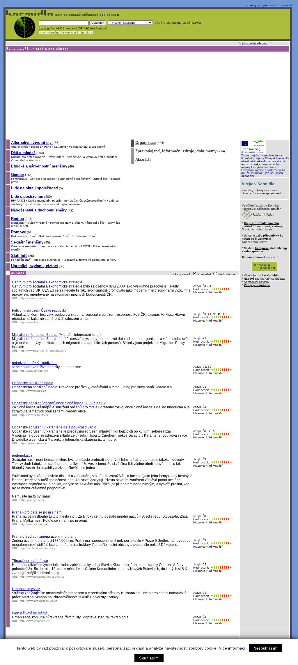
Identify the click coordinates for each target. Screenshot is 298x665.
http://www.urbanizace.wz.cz (38, 600)
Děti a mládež (23, 153)
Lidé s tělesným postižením (88, 200)
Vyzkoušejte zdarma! (253, 43)
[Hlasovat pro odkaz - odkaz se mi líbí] (215, 289)
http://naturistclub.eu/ (33, 370)
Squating (60, 146)
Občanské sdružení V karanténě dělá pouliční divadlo (54, 427)
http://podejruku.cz (32, 500)
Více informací (232, 648)
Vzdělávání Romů (84, 236)
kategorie (262, 248)
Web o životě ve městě (29, 613)
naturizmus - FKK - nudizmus (34, 363)
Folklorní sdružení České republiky (39, 310)
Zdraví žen (100, 178)
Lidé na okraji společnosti (34, 188)
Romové (18, 232)
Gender (17, 174)
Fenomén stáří (21, 259)
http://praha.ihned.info (34, 524)
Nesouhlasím (265, 648)
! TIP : (42, 28)
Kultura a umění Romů (54, 236)
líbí (210, 292)
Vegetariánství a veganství (87, 146)
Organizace (145, 142)
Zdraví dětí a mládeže (25, 160)
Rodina (17, 218)
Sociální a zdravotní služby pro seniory (90, 259)
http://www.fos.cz (30, 322)
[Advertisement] (147, 95)
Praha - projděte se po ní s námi (37, 512)
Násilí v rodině (37, 222)
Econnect (284, 5)
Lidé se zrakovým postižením (62, 204)
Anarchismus (19, 146)
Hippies (36, 146)
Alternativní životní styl (32, 142)
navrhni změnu (50, 32)
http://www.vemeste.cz (34, 620)
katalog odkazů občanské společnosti (86, 14)
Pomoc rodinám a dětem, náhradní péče (77, 222)
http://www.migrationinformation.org (42, 350)
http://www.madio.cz (32, 390)
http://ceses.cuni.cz (32, 298)
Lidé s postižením (27, 196)
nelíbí (219, 292)
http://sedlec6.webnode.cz (37, 548)
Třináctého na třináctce (30, 561)
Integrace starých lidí (47, 259)
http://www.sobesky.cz (34, 415)
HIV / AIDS (18, 200)
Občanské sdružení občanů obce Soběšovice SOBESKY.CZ (59, 403)
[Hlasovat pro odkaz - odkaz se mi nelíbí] (226, 289)
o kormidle (69, 32)
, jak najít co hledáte (264, 278)
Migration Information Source (35, 335)
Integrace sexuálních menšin (59, 246)
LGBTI (85, 246)
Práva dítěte (56, 156)
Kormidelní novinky (256, 281)
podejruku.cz (22, 456)
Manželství (18, 222)
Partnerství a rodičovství (74, 178)
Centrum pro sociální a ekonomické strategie (47, 282)
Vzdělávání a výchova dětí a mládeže (92, 156)
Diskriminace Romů (23, 236)
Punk (47, 146)
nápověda (85, 32)
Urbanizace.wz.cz (26, 589)
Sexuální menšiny (27, 242)
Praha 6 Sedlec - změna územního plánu (44, 537)
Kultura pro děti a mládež (28, 156)
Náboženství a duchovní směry (39, 210)
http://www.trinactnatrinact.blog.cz (41, 576)
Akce (139, 159)
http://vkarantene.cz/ (33, 443)
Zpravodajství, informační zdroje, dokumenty (176, 151)
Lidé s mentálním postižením (47, 200)
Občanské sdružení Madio (32, 383)
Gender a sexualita (42, 178)
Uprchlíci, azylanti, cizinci (34, 266)
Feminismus (19, 178)
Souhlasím (149, 658)
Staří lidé (19, 255)
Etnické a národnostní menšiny (39, 166)
